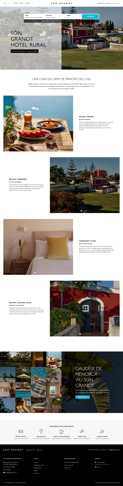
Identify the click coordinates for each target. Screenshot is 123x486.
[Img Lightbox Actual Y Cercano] (38, 123)
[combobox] (35, 17)
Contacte (36, 473)
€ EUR (113, 3)
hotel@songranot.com (11, 472)
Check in (98, 467)
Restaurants (67, 468)
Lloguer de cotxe (68, 465)
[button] (34, 149)
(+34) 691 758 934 (94, 450)
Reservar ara (82, 397)
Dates (26, 15)
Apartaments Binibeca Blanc (71, 462)
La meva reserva (100, 462)
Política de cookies (115, 482)
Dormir (16, 3)
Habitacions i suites (39, 465)
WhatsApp (104, 450)
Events (21, 3)
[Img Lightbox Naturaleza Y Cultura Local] (85, 308)
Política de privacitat (105, 482)
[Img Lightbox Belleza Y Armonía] (85, 185)
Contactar (101, 3)
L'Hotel (10, 3)
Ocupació (49, 15)
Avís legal (97, 482)
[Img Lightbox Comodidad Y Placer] (38, 247)
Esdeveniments (38, 468)
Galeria (27, 3)
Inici (4, 3)
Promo (69, 15)
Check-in (108, 3)
